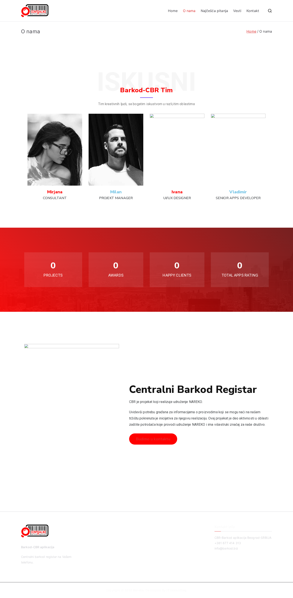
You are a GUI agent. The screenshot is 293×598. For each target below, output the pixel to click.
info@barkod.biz (226, 548)
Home (173, 11)
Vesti (237, 11)
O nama (189, 11)
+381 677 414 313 (227, 543)
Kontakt (252, 11)
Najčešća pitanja (214, 11)
